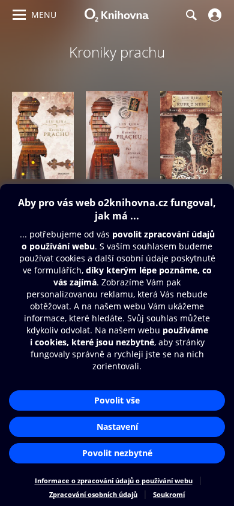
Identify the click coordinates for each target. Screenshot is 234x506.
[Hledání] (191, 15)
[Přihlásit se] (213, 15)
